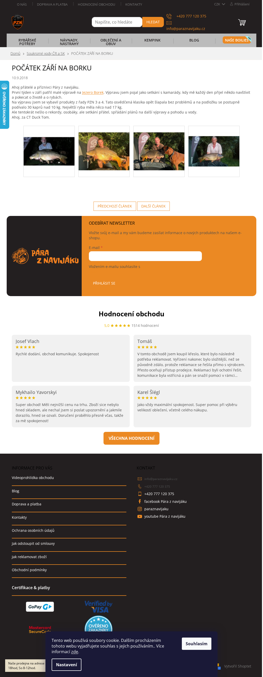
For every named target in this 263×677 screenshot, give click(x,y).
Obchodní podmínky (29, 569)
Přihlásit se (104, 283)
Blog (15, 490)
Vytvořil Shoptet (237, 666)
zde (74, 651)
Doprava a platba (52, 4)
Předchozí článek (115, 206)
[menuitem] (27, 43)
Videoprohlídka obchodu (33, 477)
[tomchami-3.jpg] (159, 144)
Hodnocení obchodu (96, 4)
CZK (217, 4)
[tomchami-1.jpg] (49, 144)
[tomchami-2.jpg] (104, 144)
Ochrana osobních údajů (33, 530)
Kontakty (133, 4)
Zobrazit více (131, 438)
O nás (22, 4)
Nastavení (66, 665)
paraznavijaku (156, 508)
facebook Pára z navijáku (165, 501)
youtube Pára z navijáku (164, 516)
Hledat (153, 21)
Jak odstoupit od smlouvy (33, 543)
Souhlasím (197, 644)
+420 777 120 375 (157, 486)
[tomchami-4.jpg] (214, 144)
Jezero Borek (93, 92)
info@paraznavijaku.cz (160, 479)
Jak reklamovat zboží (29, 556)
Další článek (153, 206)
